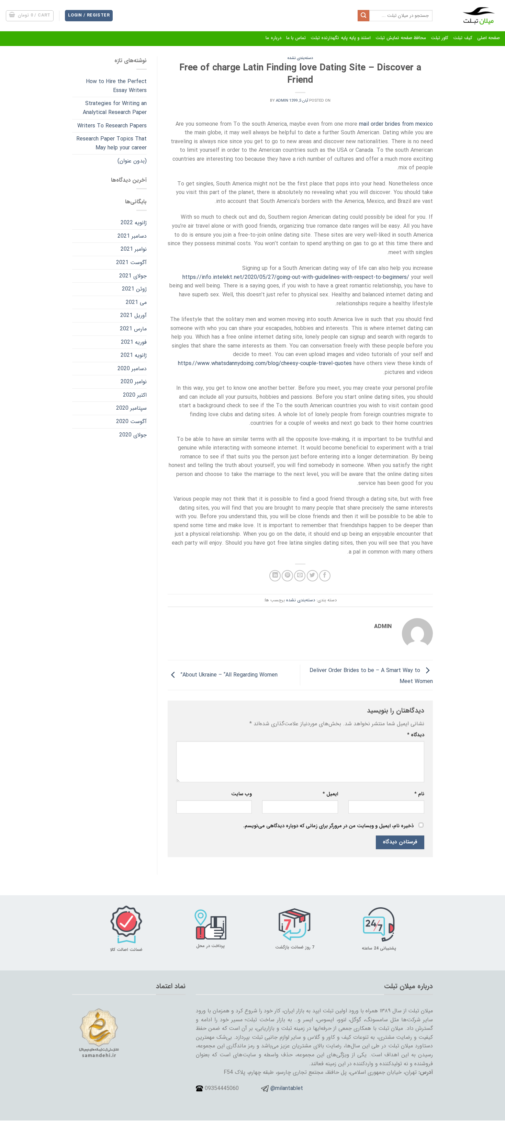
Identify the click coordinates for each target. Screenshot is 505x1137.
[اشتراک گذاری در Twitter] (312, 575)
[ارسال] (363, 16)
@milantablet (286, 1088)
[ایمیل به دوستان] (299, 575)
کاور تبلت (439, 38)
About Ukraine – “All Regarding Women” (228, 674)
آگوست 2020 (131, 421)
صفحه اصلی (488, 38)
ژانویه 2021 (134, 355)
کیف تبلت (462, 38)
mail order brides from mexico (396, 124)
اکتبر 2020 (135, 395)
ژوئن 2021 (134, 289)
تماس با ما (296, 38)
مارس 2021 (133, 329)
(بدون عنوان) (132, 161)
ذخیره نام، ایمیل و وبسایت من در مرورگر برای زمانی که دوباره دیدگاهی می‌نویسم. (328, 826)
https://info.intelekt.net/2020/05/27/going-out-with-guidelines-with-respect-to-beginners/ (295, 277)
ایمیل (330, 794)
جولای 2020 (133, 435)
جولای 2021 (133, 276)
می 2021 (136, 302)
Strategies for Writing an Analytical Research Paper (115, 108)
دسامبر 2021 (132, 236)
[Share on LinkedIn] (275, 575)
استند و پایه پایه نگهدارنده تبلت (341, 38)
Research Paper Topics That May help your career (111, 143)
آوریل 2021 (133, 315)
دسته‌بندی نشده (300, 58)
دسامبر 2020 (132, 368)
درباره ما (273, 38)
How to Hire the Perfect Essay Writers (116, 86)
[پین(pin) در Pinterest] (287, 575)
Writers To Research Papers (112, 126)
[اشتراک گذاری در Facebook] (324, 575)
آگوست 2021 (131, 262)
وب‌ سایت (241, 794)
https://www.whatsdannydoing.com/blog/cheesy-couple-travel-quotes (265, 363)
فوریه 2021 (134, 342)
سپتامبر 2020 (131, 408)
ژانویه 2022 (134, 222)
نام (419, 794)
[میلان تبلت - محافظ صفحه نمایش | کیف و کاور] (471, 15)
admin (282, 101)
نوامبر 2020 (134, 381)
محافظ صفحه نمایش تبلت (400, 38)
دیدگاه (415, 735)
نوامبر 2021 (134, 249)
